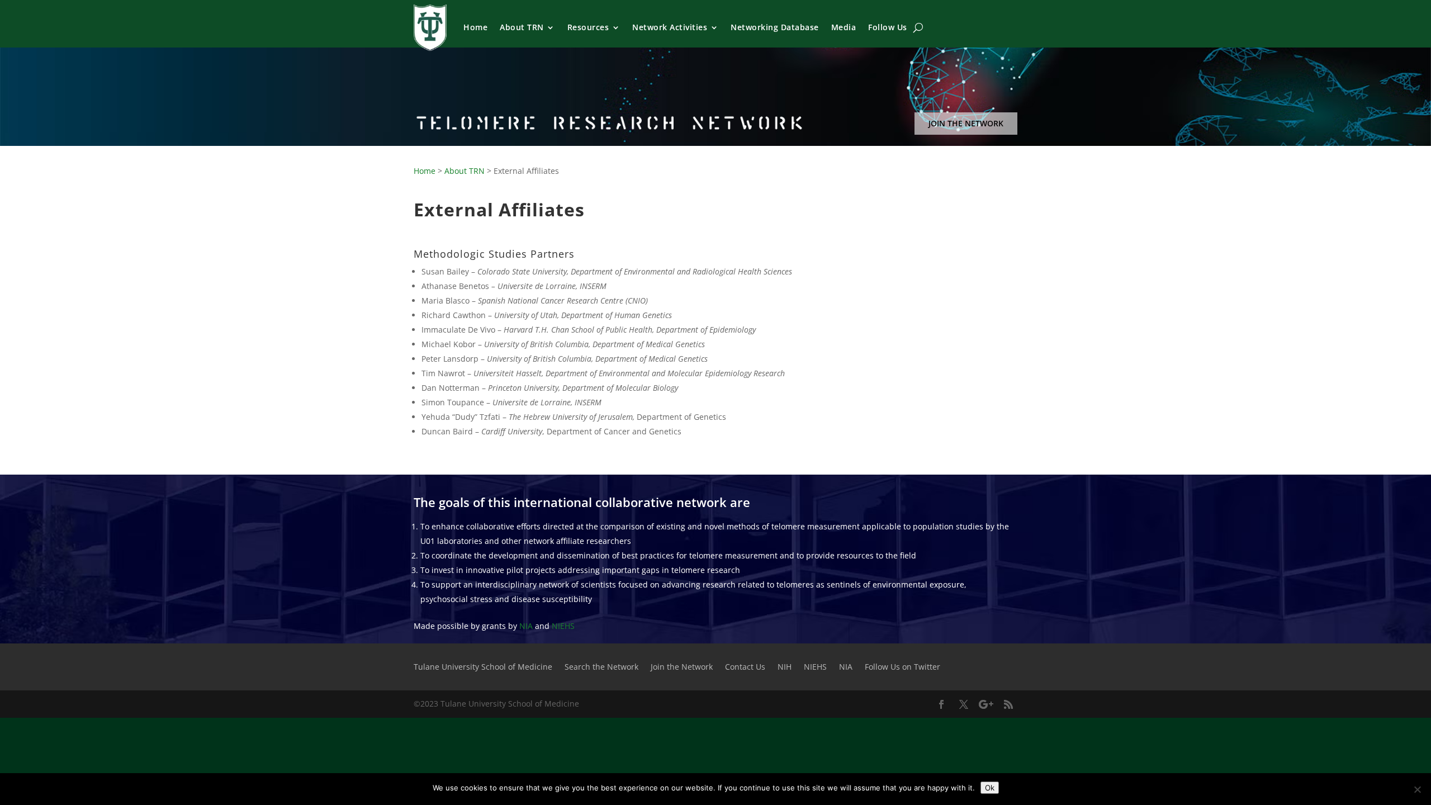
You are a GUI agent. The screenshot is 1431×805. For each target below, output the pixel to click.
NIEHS (563, 626)
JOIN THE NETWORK (965, 123)
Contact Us (745, 667)
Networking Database (775, 27)
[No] (1417, 789)
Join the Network (682, 667)
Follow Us (887, 27)
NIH (785, 667)
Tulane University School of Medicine (483, 667)
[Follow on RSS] (1008, 704)
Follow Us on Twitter (902, 667)
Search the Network (601, 667)
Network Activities (669, 27)
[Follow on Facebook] (941, 704)
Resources (588, 27)
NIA (526, 626)
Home (475, 27)
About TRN (522, 27)
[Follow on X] (964, 704)
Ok (989, 787)
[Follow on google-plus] (986, 704)
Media (843, 27)
